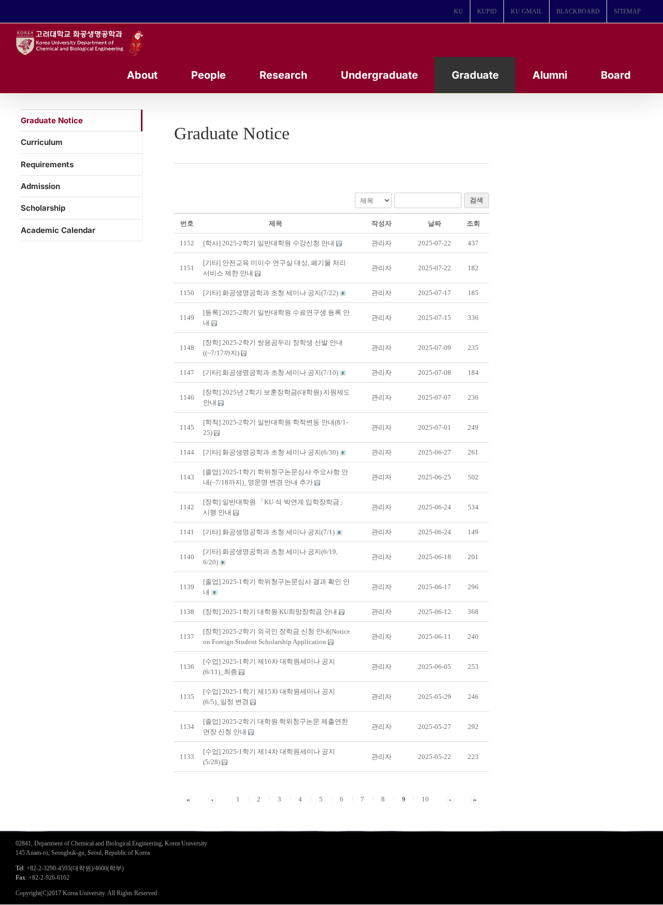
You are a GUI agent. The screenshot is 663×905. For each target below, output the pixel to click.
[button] (381, 243)
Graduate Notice (52, 120)
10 (425, 799)
